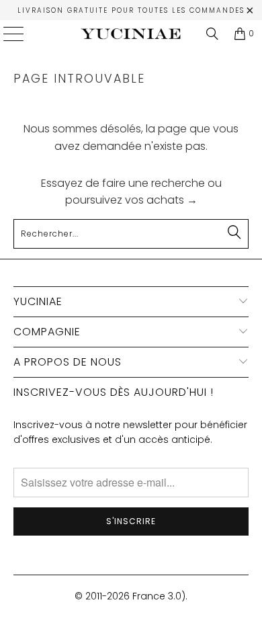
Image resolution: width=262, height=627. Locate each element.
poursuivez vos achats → (131, 200)
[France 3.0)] (131, 33)
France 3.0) (158, 596)
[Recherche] (212, 33)
